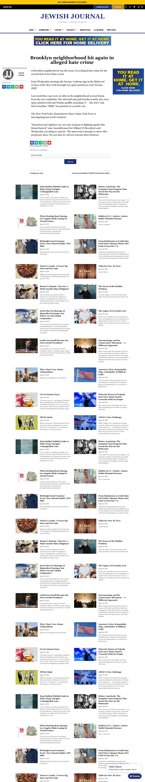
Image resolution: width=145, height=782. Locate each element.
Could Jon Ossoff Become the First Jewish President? (54, 341)
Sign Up (70, 162)
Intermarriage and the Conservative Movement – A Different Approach (112, 343)
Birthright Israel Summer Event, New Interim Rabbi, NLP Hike (55, 243)
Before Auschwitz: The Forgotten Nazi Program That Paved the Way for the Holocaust (112, 190)
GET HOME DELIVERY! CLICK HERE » (72, 2)
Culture (57, 30)
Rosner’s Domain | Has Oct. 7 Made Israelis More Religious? (54, 287)
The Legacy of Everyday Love (112, 311)
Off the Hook (46, 417)
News (31, 30)
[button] (4, 87)
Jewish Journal (73, 17)
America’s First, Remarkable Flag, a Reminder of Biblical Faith (112, 372)
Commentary (44, 30)
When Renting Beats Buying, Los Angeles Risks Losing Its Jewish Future (54, 218)
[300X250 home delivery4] (128, 81)
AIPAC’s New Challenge (109, 417)
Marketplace (85, 30)
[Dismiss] (104, 765)
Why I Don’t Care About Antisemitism (51, 370)
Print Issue (111, 30)
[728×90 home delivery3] (72, 40)
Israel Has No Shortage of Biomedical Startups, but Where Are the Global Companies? (52, 315)
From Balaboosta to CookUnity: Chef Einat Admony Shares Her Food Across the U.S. (113, 243)
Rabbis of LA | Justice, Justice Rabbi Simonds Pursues (113, 217)
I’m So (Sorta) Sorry (50, 394)
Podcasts (70, 30)
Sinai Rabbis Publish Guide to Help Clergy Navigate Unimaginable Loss (54, 189)
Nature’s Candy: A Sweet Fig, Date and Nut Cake (54, 267)
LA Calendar (98, 30)
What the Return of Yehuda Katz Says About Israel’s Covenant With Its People (111, 397)
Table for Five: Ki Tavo (109, 266)
